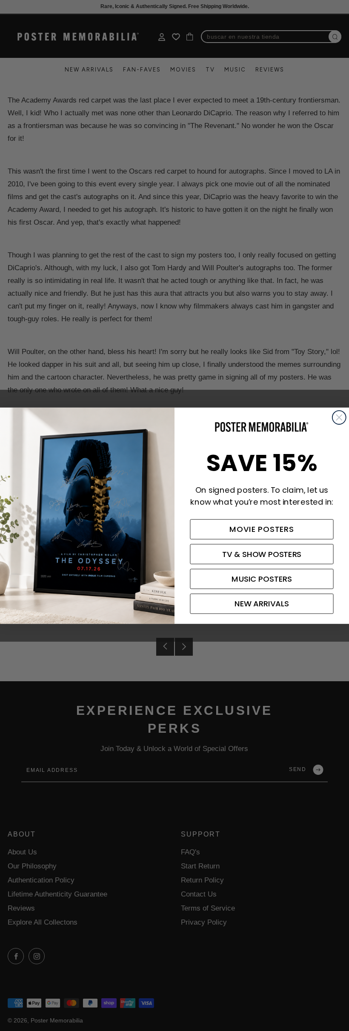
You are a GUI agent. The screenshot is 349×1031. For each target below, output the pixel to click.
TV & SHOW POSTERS (262, 554)
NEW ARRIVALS (262, 603)
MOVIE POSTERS (261, 529)
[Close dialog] (339, 417)
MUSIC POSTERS (262, 578)
